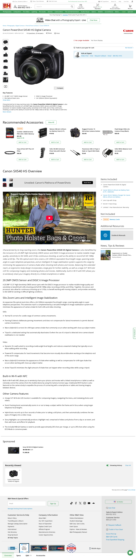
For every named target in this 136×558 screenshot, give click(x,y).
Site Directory (12, 532)
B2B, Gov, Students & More (19, 1)
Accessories (40, 555)
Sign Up (53, 503)
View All (51, 122)
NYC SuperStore (104, 1)
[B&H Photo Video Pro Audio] (8, 6)
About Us (113, 1)
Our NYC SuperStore (45, 521)
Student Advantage (76, 521)
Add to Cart (22, 142)
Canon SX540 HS (44, 25)
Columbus (65, 15)
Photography (10, 25)
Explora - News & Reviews (78, 529)
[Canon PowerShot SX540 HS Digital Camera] (39, 64)
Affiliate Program (44, 529)
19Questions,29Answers (35, 33)
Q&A (28, 555)
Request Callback (114, 525)
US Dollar (120, 502)
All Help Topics (13, 538)
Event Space (74, 526)
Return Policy (12, 518)
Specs (18, 555)
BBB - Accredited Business (13, 548)
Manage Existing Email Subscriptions (20, 508)
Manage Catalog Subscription (17, 524)
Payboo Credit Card (45, 526)
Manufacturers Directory (47, 532)
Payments (11, 526)
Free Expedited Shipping (115, 540)
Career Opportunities (46, 535)
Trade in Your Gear (116, 529)
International (12, 529)
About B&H (42, 518)
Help (120, 1)
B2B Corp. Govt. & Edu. (77, 524)
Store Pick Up (111, 534)
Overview (8, 555)
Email (11, 503)
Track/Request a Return (15, 521)
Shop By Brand (13, 535)
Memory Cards (115, 219)
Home (4, 25)
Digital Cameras (20, 25)
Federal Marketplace (76, 518)
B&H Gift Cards (111, 537)
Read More (87, 183)
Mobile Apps (96, 548)
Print (58, 33)
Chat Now (93, 20)
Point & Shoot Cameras (32, 25)
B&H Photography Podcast (78, 532)
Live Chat (126, 1)
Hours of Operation (45, 524)
